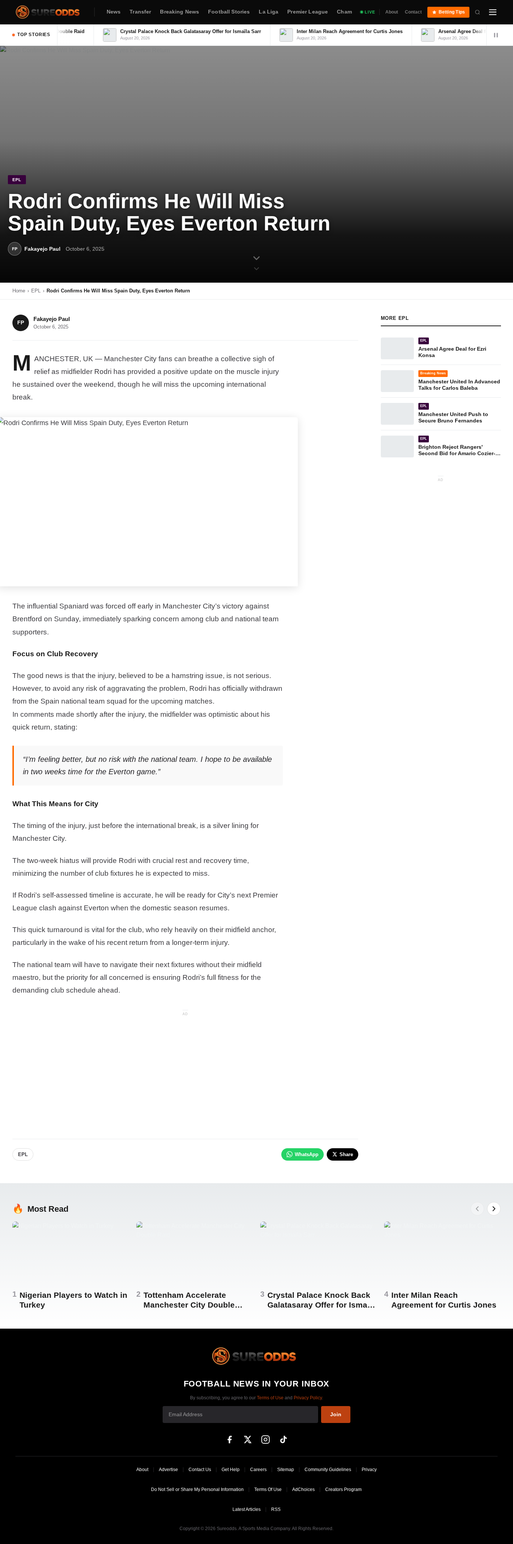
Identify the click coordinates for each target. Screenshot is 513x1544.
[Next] (494, 1209)
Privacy (369, 1469)
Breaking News (179, 12)
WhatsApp (306, 1154)
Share (346, 1154)
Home (18, 291)
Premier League (307, 12)
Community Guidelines (328, 1469)
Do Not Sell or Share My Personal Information (197, 1489)
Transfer (140, 12)
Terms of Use (270, 1397)
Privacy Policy (308, 1397)
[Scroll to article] (256, 262)
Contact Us (200, 1469)
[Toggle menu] (492, 12)
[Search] (477, 12)
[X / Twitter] (247, 1439)
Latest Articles (246, 1509)
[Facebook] (229, 1439)
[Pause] (495, 34)
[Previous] (477, 1209)
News (114, 12)
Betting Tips (452, 12)
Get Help (231, 1469)
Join (335, 1414)
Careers (258, 1469)
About (391, 12)
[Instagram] (265, 1439)
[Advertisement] (185, 1071)
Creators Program (343, 1489)
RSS (276, 1509)
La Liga (268, 12)
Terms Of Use (268, 1489)
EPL (36, 291)
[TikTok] (283, 1439)
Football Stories (229, 12)
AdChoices (303, 1489)
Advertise (168, 1469)
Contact (413, 12)
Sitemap (285, 1469)
